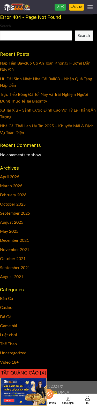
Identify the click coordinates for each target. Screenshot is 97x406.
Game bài (8, 326)
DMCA (63, 392)
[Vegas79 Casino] (17, 7)
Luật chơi (8, 335)
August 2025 (11, 222)
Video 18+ (9, 362)
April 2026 (9, 177)
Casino (6, 308)
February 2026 (13, 195)
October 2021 (13, 259)
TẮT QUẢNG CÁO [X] (23, 373)
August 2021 (11, 277)
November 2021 (14, 250)
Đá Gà (5, 317)
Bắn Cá (6, 298)
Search (5, 26)
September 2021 (15, 268)
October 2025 (13, 204)
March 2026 (11, 186)
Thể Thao (8, 344)
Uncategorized (13, 353)
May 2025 (9, 231)
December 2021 (14, 240)
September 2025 (15, 213)
